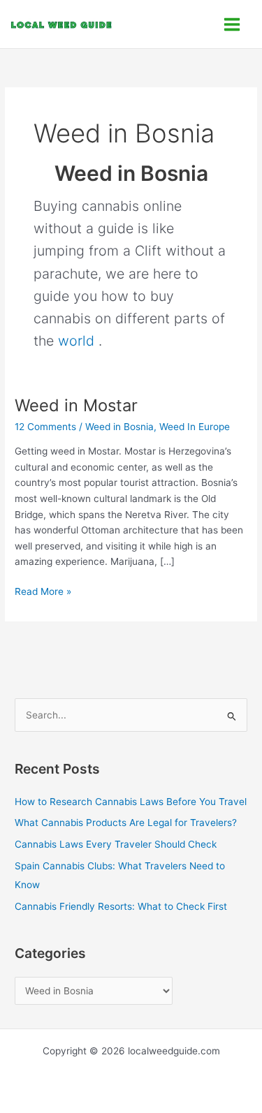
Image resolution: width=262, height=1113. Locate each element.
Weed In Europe (194, 426)
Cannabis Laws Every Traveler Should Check (116, 844)
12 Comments (45, 426)
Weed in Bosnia (119, 426)
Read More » (43, 590)
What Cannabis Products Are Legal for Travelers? (126, 822)
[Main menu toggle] (232, 24)
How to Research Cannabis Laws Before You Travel (131, 801)
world (76, 340)
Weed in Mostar (76, 405)
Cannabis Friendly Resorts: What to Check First (121, 906)
